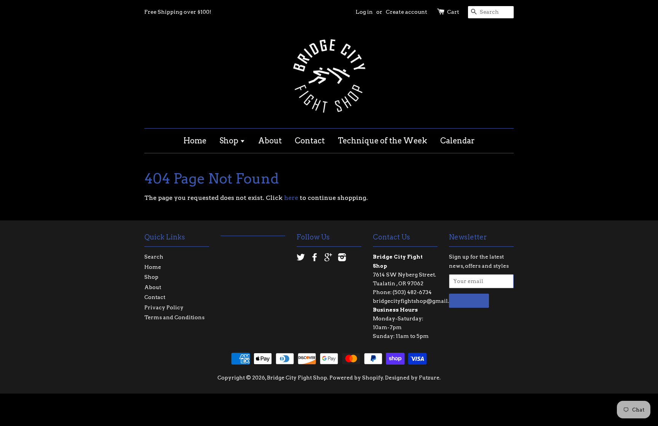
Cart (453, 12)
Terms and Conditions (174, 317)
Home (195, 140)
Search (153, 257)
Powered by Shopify (356, 378)
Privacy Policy (164, 307)
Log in (364, 12)
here (291, 197)
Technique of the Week (382, 140)
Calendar (457, 140)
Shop (229, 140)
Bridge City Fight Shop (297, 378)
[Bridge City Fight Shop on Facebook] (314, 259)
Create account (406, 12)
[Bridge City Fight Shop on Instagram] (342, 259)
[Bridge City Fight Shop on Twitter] (301, 259)
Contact (310, 140)
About (270, 140)
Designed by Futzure (412, 378)
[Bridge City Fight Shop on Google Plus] (328, 259)
